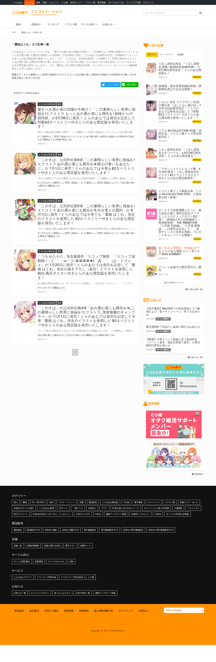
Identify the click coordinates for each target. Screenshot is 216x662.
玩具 (51, 502)
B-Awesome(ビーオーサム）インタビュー (52, 514)
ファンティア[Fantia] (46, 577)
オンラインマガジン (40, 593)
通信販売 (93, 502)
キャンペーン (153, 502)
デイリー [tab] (152, 54)
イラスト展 (90, 2)
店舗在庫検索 (33, 545)
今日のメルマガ (83, 514)
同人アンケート (21, 514)
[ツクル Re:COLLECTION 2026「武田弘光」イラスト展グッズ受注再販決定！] (151, 134)
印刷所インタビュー (140, 514)
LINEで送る (131, 84)
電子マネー (70, 545)
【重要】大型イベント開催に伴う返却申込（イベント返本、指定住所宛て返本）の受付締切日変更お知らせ (173, 342)
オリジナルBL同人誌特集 (177, 514)
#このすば (34, 78)
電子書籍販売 (90, 530)
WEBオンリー (76, 2)
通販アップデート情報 (116, 514)
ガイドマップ (126, 610)
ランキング (53, 24)
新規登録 (39, 561)
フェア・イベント (66, 502)
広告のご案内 (51, 610)
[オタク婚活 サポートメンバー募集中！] (174, 436)
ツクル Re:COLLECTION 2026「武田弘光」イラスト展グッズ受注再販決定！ (180, 133)
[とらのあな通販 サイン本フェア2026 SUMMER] (151, 251)
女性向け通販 (51, 530)
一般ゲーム (78, 508)
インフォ (30, 2)
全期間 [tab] (180, 54)
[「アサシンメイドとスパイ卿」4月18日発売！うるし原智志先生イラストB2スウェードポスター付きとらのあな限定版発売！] (151, 172)
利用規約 (84, 610)
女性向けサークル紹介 (24, 508)
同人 (16, 502)
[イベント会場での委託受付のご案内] (151, 271)
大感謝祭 (178, 508)
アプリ (104, 508)
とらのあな (18, 2)
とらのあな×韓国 (46, 508)
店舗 (45, 2)
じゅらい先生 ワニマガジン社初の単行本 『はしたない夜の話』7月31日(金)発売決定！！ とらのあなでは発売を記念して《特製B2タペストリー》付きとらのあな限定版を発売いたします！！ (179, 109)
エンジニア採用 (134, 2)
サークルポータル (116, 2)
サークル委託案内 (22, 561)
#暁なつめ (22, 78)
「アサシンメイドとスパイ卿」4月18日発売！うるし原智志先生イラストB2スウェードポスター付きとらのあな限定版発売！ (179, 173)
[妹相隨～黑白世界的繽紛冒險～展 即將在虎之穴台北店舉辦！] (151, 89)
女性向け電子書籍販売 (133, 530)
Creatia (158, 514)
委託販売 (19, 610)
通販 (38, 2)
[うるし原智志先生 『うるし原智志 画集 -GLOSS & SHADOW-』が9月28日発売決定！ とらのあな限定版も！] (151, 67)
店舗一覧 (18, 545)
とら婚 (65, 2)
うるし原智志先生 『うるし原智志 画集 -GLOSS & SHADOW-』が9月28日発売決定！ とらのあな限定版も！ (179, 68)
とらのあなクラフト (23, 577)
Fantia (98, 514)
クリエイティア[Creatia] (72, 577)
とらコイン (54, 2)
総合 (18, 24)
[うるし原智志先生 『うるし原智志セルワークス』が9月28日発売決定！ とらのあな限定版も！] (151, 153)
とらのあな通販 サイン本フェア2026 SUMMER (179, 251)
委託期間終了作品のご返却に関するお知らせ (173, 326)
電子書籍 (102, 2)
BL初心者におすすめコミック (125, 508)
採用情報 (69, 610)
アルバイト (148, 2)
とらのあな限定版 (110, 502)
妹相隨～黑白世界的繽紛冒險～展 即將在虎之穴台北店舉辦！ (179, 87)
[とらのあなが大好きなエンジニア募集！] (174, 466)
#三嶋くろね (127, 74)
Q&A (71, 561)
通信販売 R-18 (33, 530)
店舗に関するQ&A (52, 545)
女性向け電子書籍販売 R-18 (160, 530)
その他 (126, 502)
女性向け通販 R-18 (70, 530)
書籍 (25, 502)
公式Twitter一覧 (82, 593)
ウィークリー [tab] (166, 54)
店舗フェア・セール (189, 502)
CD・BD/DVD (38, 502)
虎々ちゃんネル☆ (62, 593)
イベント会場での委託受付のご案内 (179, 268)
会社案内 (34, 610)
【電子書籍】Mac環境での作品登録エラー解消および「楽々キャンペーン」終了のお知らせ (173, 311)
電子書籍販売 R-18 (109, 530)
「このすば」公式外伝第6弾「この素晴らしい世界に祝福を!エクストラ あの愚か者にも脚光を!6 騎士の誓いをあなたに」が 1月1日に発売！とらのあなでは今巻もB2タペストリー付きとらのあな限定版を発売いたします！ (86, 166)
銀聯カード (85, 545)
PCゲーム (63, 508)
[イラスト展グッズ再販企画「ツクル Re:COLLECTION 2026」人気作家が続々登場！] (151, 195)
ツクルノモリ (193, 508)
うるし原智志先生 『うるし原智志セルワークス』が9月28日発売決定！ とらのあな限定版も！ (179, 152)
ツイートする (112, 84)
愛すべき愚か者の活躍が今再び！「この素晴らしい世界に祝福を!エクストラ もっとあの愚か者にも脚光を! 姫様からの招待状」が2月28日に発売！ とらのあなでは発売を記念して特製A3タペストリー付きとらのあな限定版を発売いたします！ (87, 117)
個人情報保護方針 (103, 610)
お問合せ (143, 610)
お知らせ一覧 (20, 593)
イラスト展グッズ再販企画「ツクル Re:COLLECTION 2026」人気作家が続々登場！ (180, 194)
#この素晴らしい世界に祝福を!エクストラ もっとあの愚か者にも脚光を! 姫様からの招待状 (72, 74)
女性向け (36, 24)
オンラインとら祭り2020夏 (156, 508)
